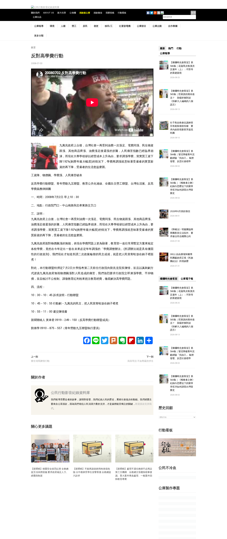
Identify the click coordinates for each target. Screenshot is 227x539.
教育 (33, 47)
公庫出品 (37, 17)
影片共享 (61, 13)
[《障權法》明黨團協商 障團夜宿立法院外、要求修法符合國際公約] (163, 232)
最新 (162, 48)
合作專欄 (172, 26)
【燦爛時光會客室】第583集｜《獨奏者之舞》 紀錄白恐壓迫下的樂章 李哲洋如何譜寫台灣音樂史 (182, 186)
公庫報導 (38, 26)
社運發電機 (125, 26)
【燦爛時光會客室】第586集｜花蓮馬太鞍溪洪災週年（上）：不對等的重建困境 (182, 67)
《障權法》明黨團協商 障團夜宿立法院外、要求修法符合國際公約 (182, 233)
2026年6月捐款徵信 (180, 211)
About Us (48, 13)
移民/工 (109, 26)
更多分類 (38, 35)
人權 (63, 26)
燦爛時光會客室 (168, 278)
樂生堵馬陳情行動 (40, 361)
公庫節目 (141, 26)
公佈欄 (73, 13)
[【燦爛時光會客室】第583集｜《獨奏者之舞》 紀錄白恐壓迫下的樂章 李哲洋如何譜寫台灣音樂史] (163, 182)
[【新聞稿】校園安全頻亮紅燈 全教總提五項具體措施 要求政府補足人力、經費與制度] (50, 448)
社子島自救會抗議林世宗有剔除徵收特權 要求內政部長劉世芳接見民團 (181, 128)
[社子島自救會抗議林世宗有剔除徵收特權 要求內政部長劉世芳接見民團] (163, 125)
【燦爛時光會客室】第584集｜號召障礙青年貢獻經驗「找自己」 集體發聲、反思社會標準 (182, 156)
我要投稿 (110, 13)
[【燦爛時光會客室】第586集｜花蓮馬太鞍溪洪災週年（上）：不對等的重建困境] (163, 65)
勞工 (74, 26)
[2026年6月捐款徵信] (163, 213)
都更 (96, 26)
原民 (85, 26)
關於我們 (35, 13)
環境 (52, 26)
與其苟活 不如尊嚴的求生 (140, 361)
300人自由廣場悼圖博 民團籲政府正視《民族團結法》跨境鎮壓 (182, 258)
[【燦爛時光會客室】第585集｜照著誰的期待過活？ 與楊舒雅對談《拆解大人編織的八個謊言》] (163, 93)
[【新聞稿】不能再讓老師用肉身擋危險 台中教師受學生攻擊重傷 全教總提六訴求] (92, 448)
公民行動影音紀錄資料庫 (70, 392)
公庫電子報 (187, 278)
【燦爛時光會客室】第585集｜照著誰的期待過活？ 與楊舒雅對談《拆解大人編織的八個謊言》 (182, 97)
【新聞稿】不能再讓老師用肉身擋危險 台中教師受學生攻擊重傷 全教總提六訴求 (92, 472)
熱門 (170, 48)
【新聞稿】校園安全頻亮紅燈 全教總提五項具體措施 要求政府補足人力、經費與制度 (49, 472)
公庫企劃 (157, 26)
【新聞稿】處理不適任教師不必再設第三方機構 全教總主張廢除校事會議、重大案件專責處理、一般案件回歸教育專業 (133, 474)
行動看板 (122, 13)
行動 (179, 48)
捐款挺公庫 (84, 13)
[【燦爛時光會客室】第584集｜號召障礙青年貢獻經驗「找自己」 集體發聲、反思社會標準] (163, 153)
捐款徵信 (98, 13)
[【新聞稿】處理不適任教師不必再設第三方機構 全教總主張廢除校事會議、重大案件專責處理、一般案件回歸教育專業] (134, 448)
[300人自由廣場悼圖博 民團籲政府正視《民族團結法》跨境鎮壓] (163, 257)
